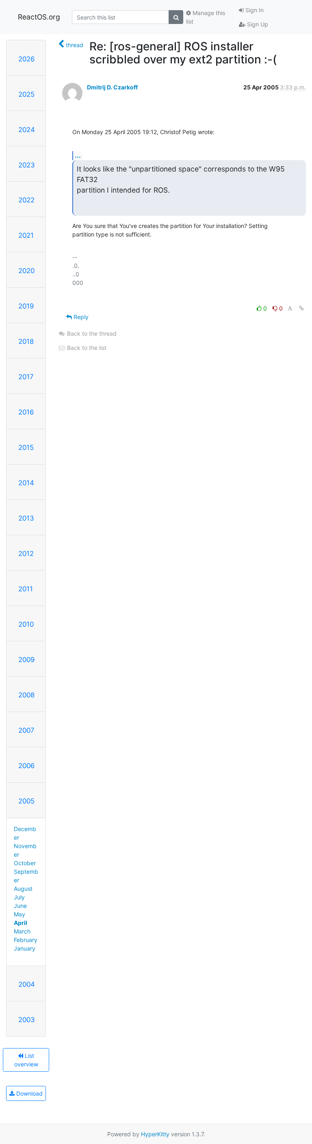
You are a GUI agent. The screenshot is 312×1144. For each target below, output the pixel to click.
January (24, 948)
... (78, 155)
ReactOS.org (39, 17)
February (25, 939)
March (22, 931)
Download (29, 1093)
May (19, 914)
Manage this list (205, 17)
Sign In (254, 10)
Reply (80, 316)
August (23, 888)
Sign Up (256, 24)
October (25, 863)
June (20, 905)
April (20, 922)
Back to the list (85, 347)
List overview (26, 1060)
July (19, 897)
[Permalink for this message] (301, 308)
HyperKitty (155, 1134)
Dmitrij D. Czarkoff (112, 87)
